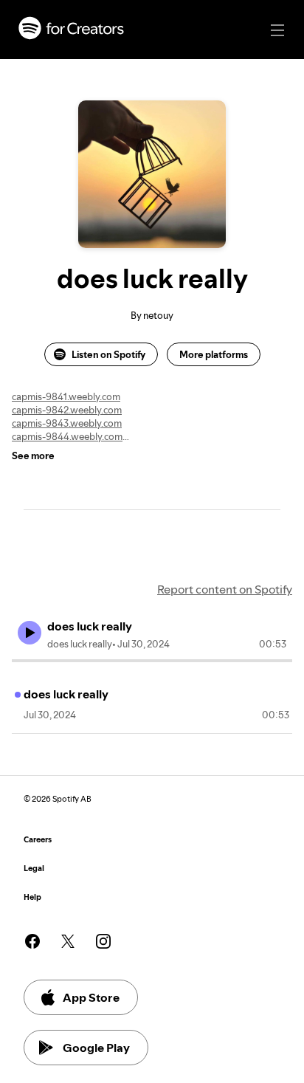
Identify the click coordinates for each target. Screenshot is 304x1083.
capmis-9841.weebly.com (66, 396)
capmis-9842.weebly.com (67, 409)
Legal (34, 868)
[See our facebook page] (32, 941)
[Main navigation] (277, 30)
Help (32, 897)
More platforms (213, 354)
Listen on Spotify (108, 354)
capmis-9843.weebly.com (67, 423)
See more (33, 455)
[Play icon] (29, 632)
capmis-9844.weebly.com (67, 436)
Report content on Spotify (224, 589)
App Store (91, 997)
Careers (38, 839)
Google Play (96, 1047)
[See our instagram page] (103, 941)
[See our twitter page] (68, 941)
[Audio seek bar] (152, 660)
